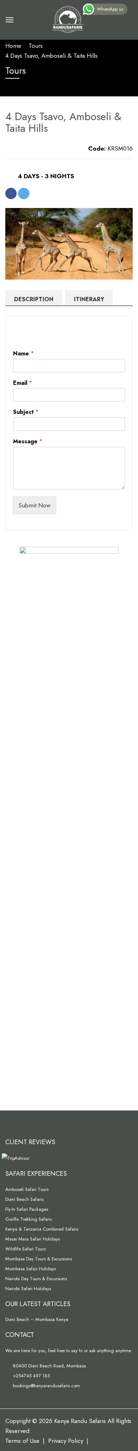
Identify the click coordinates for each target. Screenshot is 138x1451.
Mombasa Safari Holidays (30, 1268)
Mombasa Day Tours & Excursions (38, 1258)
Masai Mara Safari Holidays (32, 1239)
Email (22, 383)
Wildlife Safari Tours (25, 1248)
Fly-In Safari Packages (26, 1209)
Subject (26, 412)
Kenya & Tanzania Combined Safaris (41, 1229)
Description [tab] (33, 299)
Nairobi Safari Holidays (28, 1288)
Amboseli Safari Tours (26, 1189)
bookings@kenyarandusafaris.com (45, 1385)
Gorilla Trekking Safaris (28, 1219)
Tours (36, 45)
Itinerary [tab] (89, 299)
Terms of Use (22, 1440)
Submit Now (34, 505)
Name (23, 354)
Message (27, 441)
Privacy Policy (65, 1440)
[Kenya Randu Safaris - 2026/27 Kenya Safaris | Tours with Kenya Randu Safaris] (66, 18)
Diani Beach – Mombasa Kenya (36, 1319)
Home (13, 45)
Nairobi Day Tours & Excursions (36, 1278)
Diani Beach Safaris (24, 1199)
